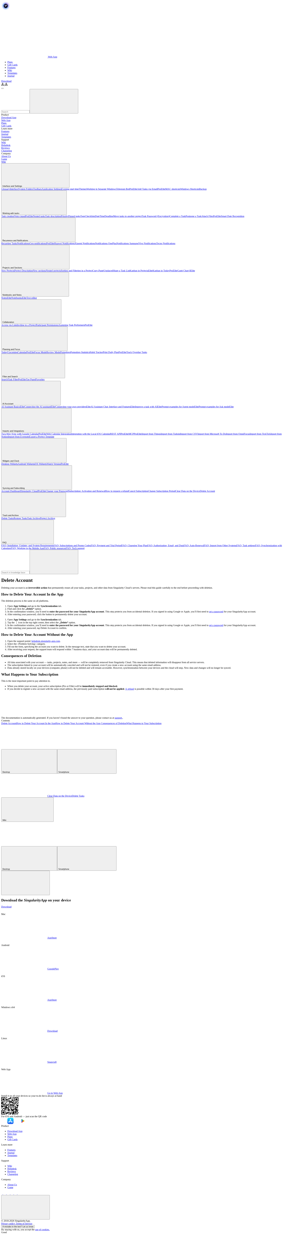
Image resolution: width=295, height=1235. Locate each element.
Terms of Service (24, 1223)
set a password (216, 611)
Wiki (3, 161)
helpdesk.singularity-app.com (45, 641)
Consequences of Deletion (113, 723)
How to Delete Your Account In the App (35, 723)
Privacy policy (8, 1223)
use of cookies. (42, 1229)
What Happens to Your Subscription (143, 723)
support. (118, 717)
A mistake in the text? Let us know (17, 1226)
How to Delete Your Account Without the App (78, 723)
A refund (129, 689)
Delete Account (8, 723)
